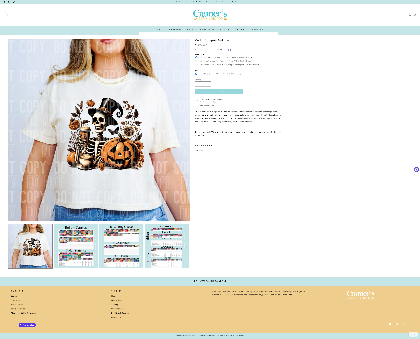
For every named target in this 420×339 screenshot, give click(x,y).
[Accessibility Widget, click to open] (416, 169)
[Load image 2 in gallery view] (76, 246)
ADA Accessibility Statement (23, 313)
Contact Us (116, 317)
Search (14, 296)
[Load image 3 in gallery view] (121, 246)
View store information (208, 105)
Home (113, 296)
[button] (6, 14)
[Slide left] (11, 246)
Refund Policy (17, 304)
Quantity (198, 79)
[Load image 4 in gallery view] (167, 246)
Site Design (240, 335)
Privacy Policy (17, 300)
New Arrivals (116, 300)
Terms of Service (18, 309)
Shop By (114, 304)
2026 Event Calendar (120, 313)
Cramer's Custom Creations (203, 335)
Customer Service (119, 309)
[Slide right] (186, 246)
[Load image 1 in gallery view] (30, 246)
